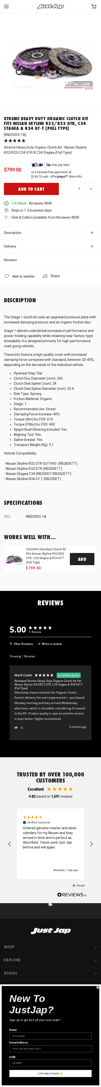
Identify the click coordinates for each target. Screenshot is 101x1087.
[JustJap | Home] (50, 6)
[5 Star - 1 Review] (50, 141)
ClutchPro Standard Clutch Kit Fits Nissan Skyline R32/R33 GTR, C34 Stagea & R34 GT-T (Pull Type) (46, 556)
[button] (10, 844)
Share (55, 276)
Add (82, 559)
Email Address (18, 1042)
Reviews (10, 260)
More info (75, 176)
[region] (50, 844)
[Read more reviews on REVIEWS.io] (72, 895)
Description (12, 233)
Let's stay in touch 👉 (50, 1073)
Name (13, 1030)
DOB (12, 1057)
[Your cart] (94, 6)
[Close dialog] (98, 987)
